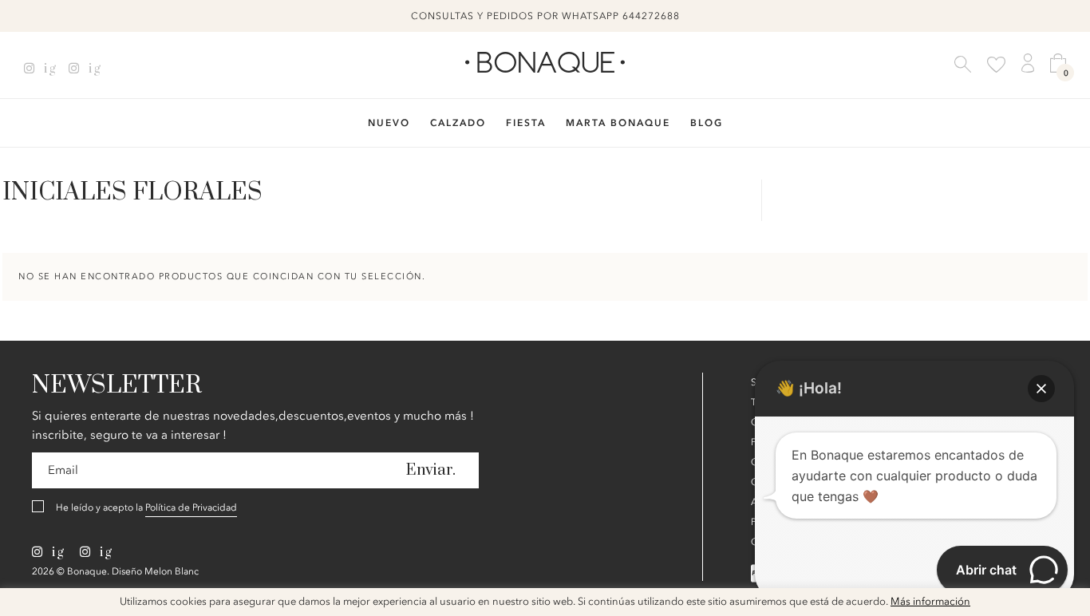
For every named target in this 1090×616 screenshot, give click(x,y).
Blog (706, 122)
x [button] (1066, 606)
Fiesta (526, 122)
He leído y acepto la (146, 507)
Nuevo (389, 122)
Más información (930, 602)
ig (48, 69)
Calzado (458, 122)
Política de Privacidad (191, 507)
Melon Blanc (171, 571)
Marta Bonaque (618, 122)
